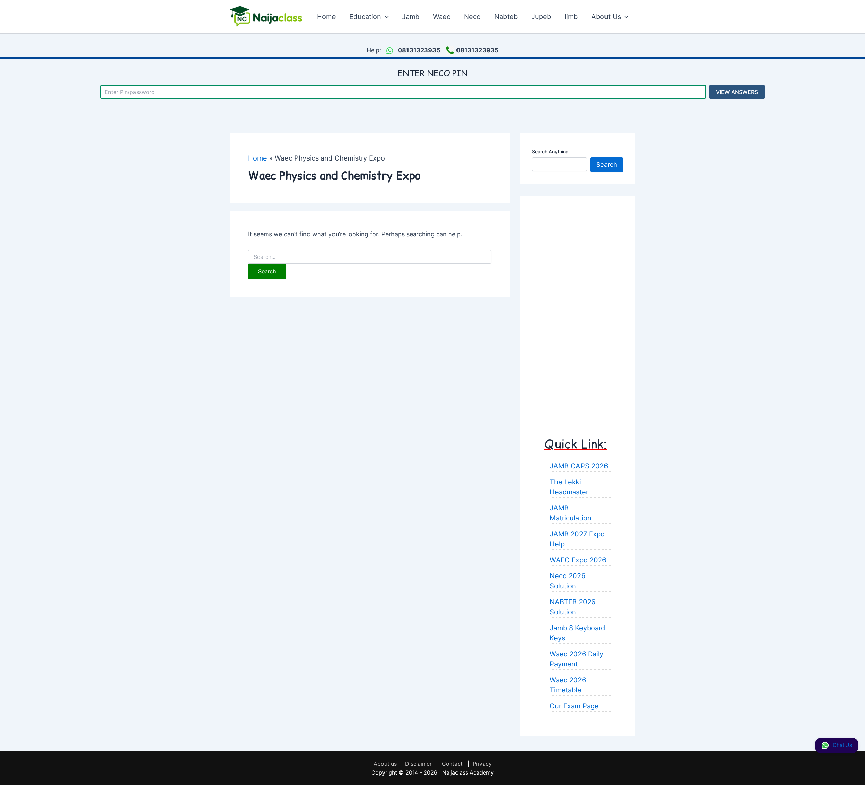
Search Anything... (552, 151)
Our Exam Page (574, 706)
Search (606, 164)
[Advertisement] (577, 309)
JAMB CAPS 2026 (579, 466)
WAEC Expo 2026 (578, 560)
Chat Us (842, 745)
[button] (385, 16)
